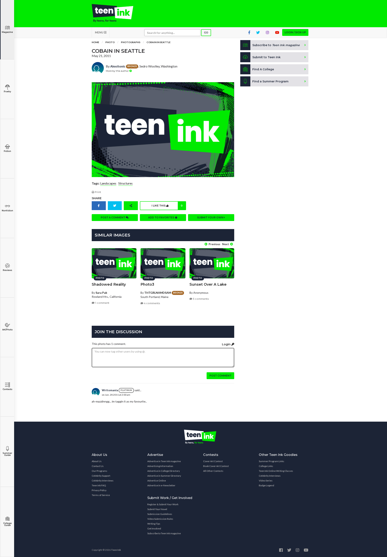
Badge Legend (266, 485)
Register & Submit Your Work (162, 504)
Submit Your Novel (157, 509)
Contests (7, 389)
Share (97, 198)
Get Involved (154, 528)
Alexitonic (117, 66)
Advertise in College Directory (163, 470)
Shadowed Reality (109, 284)
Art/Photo (7, 329)
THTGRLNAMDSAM (157, 292)
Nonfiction (7, 210)
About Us (97, 461)
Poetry (7, 91)
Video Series (266, 480)
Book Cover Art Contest (216, 466)
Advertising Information (160, 466)
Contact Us (98, 466)
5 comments (200, 298)
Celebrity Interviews (102, 480)
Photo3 (147, 284)
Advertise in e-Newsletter (161, 485)
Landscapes (108, 183)
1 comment (102, 302)
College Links (266, 466)
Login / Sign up (295, 32)
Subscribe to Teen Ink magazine (164, 533)
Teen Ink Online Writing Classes (276, 470)
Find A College (263, 69)
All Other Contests (213, 470)
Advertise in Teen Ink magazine (164, 461)
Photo (110, 42)
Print (97, 192)
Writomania (110, 390)
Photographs (130, 42)
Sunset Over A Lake (208, 284)
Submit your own (210, 217)
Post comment (220, 375)
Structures (125, 183)
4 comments (151, 303)
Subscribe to (276, 45)
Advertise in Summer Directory (164, 475)
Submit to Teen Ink (266, 57)
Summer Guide (7, 454)
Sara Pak (101, 292)
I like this (167, 205)
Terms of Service (101, 495)
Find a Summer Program (270, 81)
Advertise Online (156, 480)
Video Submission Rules (160, 518)
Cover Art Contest (213, 461)
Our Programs (99, 470)
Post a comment (113, 217)
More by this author (117, 70)
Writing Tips (153, 523)
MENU (99, 32)
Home (95, 42)
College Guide (7, 524)
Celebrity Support (101, 475)
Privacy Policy (99, 490)
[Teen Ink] (116, 13)
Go (206, 32)
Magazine (7, 32)
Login (226, 344)
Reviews (7, 270)
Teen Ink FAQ (99, 485)
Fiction (7, 151)
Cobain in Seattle (159, 42)
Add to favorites (161, 217)
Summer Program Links (271, 461)
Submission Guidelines (159, 514)
